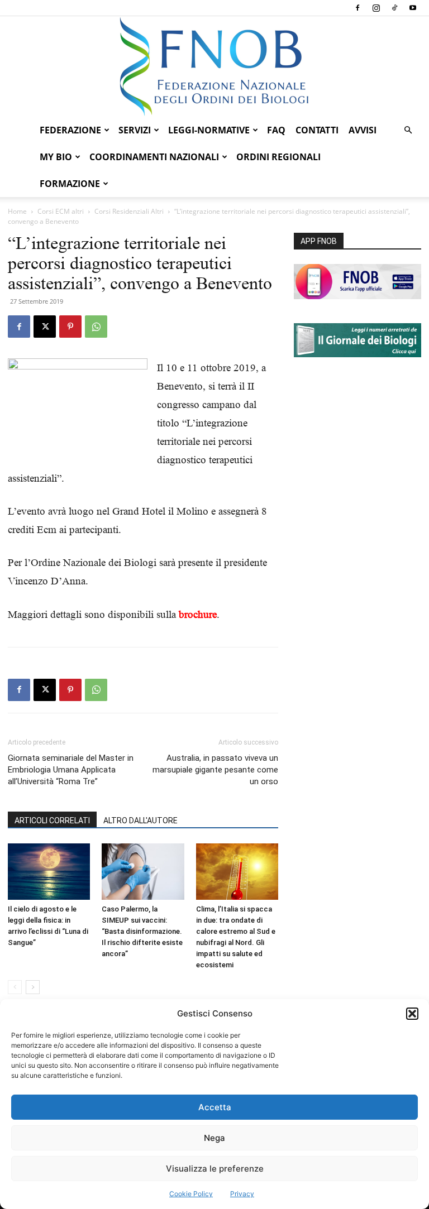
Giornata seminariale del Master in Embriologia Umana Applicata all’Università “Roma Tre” (71, 769)
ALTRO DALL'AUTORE (140, 820)
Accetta (214, 1107)
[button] (412, 1013)
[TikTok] (394, 8)
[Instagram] (376, 8)
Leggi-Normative (209, 130)
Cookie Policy (191, 1193)
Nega (214, 1138)
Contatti (317, 130)
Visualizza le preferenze (215, 1168)
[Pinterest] (70, 326)
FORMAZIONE (70, 183)
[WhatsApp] (96, 326)
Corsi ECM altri (60, 211)
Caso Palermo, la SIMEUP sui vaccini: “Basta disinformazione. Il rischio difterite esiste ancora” (142, 931)
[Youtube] (412, 8)
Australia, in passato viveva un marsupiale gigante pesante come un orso (215, 769)
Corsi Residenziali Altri (129, 211)
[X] (45, 326)
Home (17, 211)
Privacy (242, 1193)
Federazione (70, 130)
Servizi (134, 130)
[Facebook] (357, 8)
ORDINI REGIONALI (278, 157)
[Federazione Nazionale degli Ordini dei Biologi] (214, 66)
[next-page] (33, 987)
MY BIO (56, 157)
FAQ (276, 130)
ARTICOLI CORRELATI (52, 820)
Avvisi (362, 130)
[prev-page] (15, 987)
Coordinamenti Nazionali (154, 157)
